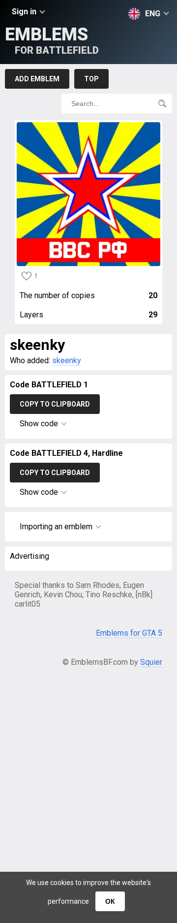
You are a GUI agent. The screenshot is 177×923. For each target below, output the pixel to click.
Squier (151, 662)
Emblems (52, 40)
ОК (110, 901)
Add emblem (37, 79)
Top (91, 79)
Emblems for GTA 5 (129, 633)
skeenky (66, 360)
